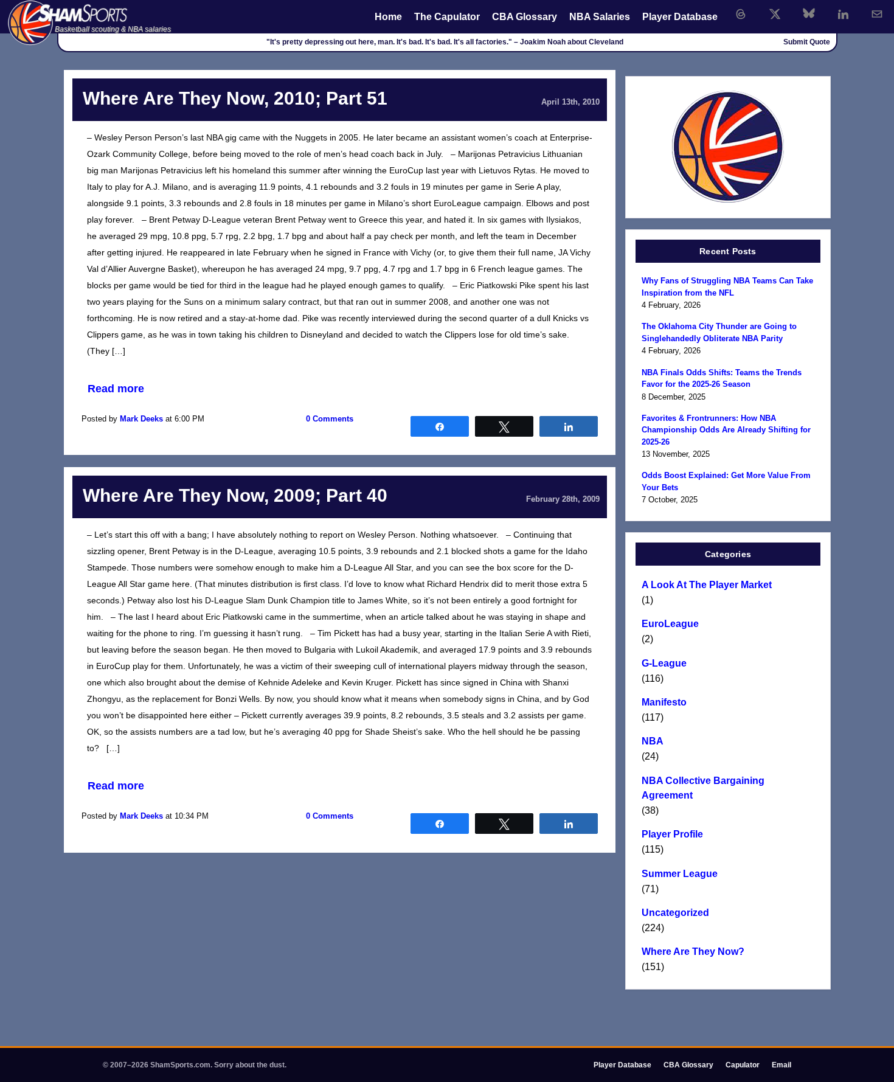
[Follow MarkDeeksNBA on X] (775, 14)
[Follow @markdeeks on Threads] (741, 14)
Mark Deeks (141, 418)
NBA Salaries (599, 17)
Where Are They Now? (693, 951)
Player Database (680, 17)
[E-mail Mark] (877, 14)
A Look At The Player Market (707, 585)
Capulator (743, 1065)
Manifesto (664, 702)
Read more (116, 389)
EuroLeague (670, 624)
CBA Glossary (524, 17)
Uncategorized (675, 912)
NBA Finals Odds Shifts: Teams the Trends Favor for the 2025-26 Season (722, 378)
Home (388, 17)
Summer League (680, 874)
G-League (664, 663)
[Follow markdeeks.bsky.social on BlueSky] (809, 14)
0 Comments (329, 418)
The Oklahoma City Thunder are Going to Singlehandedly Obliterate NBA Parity (719, 332)
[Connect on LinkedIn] (843, 14)
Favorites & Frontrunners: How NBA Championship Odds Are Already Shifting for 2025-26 (726, 430)
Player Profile (672, 834)
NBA (653, 741)
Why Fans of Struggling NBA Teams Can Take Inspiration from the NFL (727, 286)
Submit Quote (806, 42)
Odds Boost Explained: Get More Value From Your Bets (726, 481)
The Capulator (447, 17)
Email (781, 1065)
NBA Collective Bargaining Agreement (703, 787)
